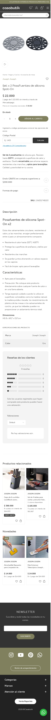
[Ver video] (5, 64)
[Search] (46, 15)
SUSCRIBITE (25, 636)
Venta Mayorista (25, 701)
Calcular (40, 140)
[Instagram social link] (11, 655)
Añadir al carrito (33, 119)
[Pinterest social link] (30, 655)
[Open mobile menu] (47, 7)
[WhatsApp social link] (39, 655)
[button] (2, 43)
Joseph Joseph (9, 79)
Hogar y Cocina (13, 75)
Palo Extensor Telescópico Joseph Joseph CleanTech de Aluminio (36, 566)
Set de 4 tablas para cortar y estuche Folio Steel (36, 498)
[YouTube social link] (21, 655)
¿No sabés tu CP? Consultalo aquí (14, 146)
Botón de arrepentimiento (25, 668)
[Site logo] (11, 8)
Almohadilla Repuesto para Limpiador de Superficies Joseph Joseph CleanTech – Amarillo (12, 566)
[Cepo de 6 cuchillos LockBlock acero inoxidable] (14, 479)
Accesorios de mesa (28, 75)
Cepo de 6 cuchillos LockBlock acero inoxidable (11, 498)
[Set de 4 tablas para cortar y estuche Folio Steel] (37, 479)
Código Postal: (9, 135)
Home (5, 75)
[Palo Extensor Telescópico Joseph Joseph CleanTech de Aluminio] (37, 547)
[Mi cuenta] (36, 7)
